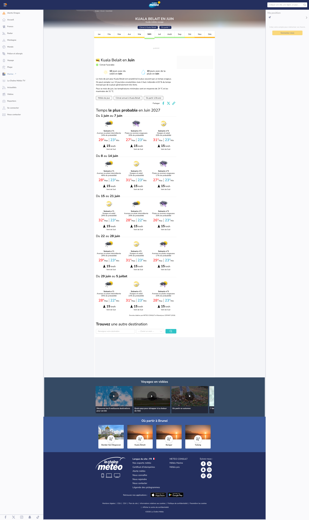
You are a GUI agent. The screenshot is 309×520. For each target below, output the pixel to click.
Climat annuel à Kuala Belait (128, 98)
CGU (119, 503)
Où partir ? (165, 27)
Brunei (102, 11)
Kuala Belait (109, 11)
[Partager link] (173, 103)
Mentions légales (108, 503)
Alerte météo (139, 471)
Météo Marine (176, 462)
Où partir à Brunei (153, 98)
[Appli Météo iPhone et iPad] (158, 495)
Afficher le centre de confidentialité (156, 507)
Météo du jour (104, 98)
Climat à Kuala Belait (147, 27)
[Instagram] (209, 469)
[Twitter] (209, 463)
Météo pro (175, 467)
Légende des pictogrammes (146, 487)
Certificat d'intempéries (144, 467)
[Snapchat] (203, 469)
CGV (124, 503)
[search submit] (304, 4)
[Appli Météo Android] (175, 495)
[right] (212, 397)
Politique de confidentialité (177, 503)
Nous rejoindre (140, 479)
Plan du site (133, 503)
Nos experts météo (142, 462)
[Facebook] (203, 463)
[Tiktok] (209, 475)
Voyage (97, 11)
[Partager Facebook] (163, 103)
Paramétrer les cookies (198, 503)
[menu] (5, 5)
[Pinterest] (203, 475)
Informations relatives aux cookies (152, 503)
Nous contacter (140, 483)
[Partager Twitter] (168, 103)
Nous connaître (140, 475)
